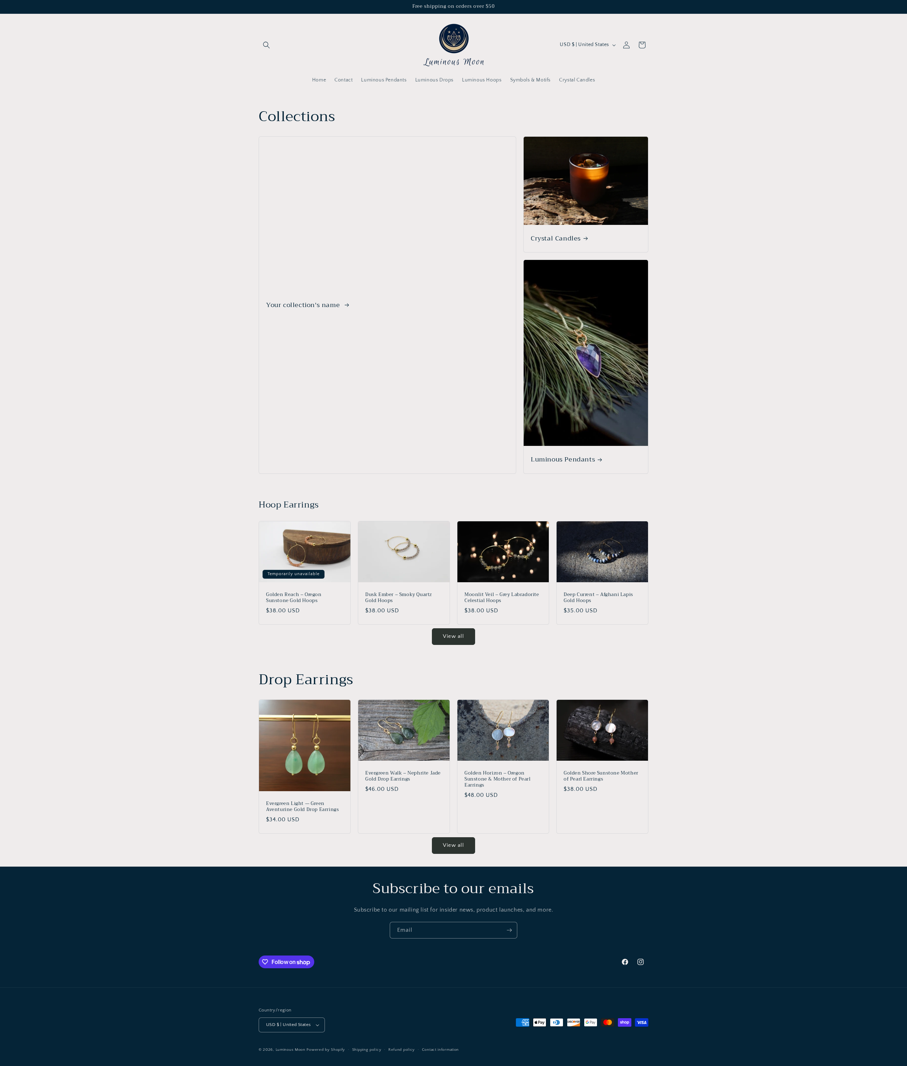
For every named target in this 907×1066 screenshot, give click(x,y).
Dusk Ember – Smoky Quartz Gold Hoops (398, 598)
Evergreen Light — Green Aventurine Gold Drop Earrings (302, 807)
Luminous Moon (291, 1050)
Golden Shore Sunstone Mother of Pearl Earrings (601, 776)
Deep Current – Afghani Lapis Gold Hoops (598, 598)
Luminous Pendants (563, 459)
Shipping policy (367, 1050)
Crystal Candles (556, 238)
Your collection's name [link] (304, 305)
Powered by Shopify (325, 1050)
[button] (266, 45)
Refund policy (401, 1050)
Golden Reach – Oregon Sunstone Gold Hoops (294, 598)
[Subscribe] (509, 930)
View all (453, 636)
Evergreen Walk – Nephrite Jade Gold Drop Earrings (403, 776)
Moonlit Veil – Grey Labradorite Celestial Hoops (501, 598)
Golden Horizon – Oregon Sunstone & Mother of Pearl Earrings (497, 779)
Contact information (440, 1050)
